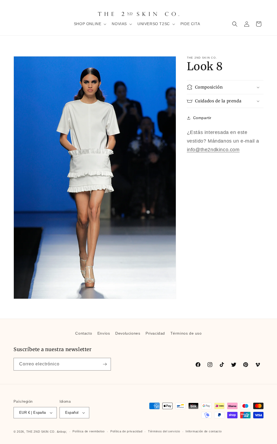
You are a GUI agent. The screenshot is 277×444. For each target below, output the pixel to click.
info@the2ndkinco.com (213, 149)
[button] (90, 23)
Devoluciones (127, 333)
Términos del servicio (164, 431)
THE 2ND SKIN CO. (41, 431)
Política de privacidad (126, 431)
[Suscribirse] (105, 364)
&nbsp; (62, 431)
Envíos (103, 333)
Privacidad (155, 333)
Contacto (83, 333)
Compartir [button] (202, 118)
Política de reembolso (88, 431)
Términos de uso (186, 333)
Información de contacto (204, 431)
